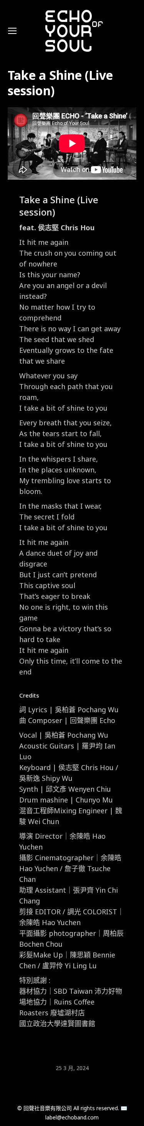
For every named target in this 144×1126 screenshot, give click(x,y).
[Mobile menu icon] (12, 30)
